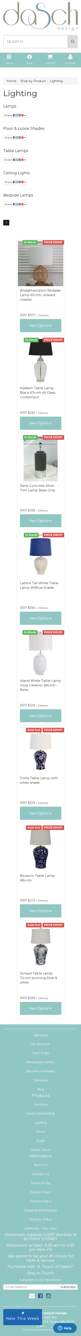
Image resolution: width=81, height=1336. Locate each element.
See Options (40, 325)
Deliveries (40, 1080)
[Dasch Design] (40, 15)
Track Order (40, 1053)
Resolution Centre (40, 1062)
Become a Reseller (40, 1071)
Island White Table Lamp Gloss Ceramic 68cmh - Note (40, 685)
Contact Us (40, 1174)
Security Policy (40, 1219)
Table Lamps (15, 150)
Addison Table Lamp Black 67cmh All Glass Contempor (37, 392)
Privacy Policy (40, 1192)
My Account (40, 1044)
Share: (9, 115)
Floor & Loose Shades (23, 128)
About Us (40, 1165)
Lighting (56, 81)
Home (11, 81)
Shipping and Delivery (40, 1210)
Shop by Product (33, 81)
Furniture (41, 1104)
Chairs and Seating (41, 1113)
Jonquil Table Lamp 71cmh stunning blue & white (38, 977)
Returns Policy (41, 1201)
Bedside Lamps (18, 195)
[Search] (73, 41)
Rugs (40, 1141)
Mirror (40, 1132)
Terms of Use (41, 1183)
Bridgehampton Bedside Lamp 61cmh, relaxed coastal (40, 294)
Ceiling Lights (16, 173)
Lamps (9, 106)
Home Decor (41, 1150)
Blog (40, 1089)
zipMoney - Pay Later (40, 1228)
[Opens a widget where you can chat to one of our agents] (65, 1328)
